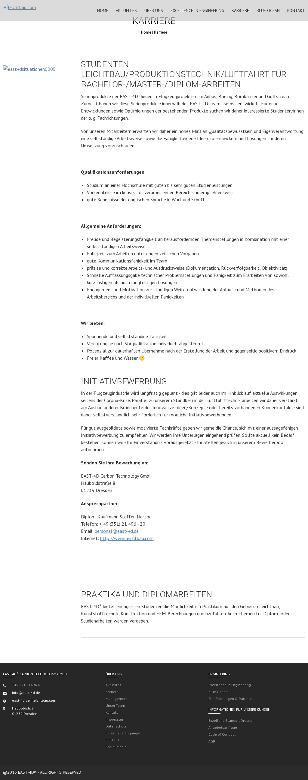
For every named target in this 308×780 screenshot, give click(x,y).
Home (102, 10)
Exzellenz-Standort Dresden (231, 720)
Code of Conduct (222, 734)
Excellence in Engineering (197, 10)
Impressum (115, 719)
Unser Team (115, 705)
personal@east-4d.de (117, 531)
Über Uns (153, 10)
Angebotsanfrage (222, 727)
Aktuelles (126, 10)
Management (117, 698)
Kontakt (296, 10)
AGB (211, 741)
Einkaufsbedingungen (123, 733)
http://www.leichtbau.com (127, 538)
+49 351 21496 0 (26, 684)
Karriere (240, 10)
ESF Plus (112, 740)
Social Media (116, 747)
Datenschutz (116, 726)
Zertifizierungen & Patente (230, 698)
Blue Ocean (268, 10)
